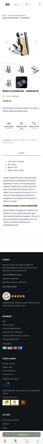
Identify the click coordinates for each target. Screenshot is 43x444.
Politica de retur (8, 374)
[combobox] (19, 4)
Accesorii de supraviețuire (20, 140)
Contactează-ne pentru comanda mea (15, 282)
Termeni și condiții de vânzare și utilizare (16, 335)
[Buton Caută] (26, 4)
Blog (4, 321)
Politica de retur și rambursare (13, 332)
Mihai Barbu (15, 96)
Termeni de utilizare (9, 370)
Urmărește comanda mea (10, 278)
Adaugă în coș (23, 434)
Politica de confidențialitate (12, 328)
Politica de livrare (8, 325)
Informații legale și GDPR (11, 339)
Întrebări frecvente (9, 363)
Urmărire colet (7, 367)
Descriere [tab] (21, 153)
